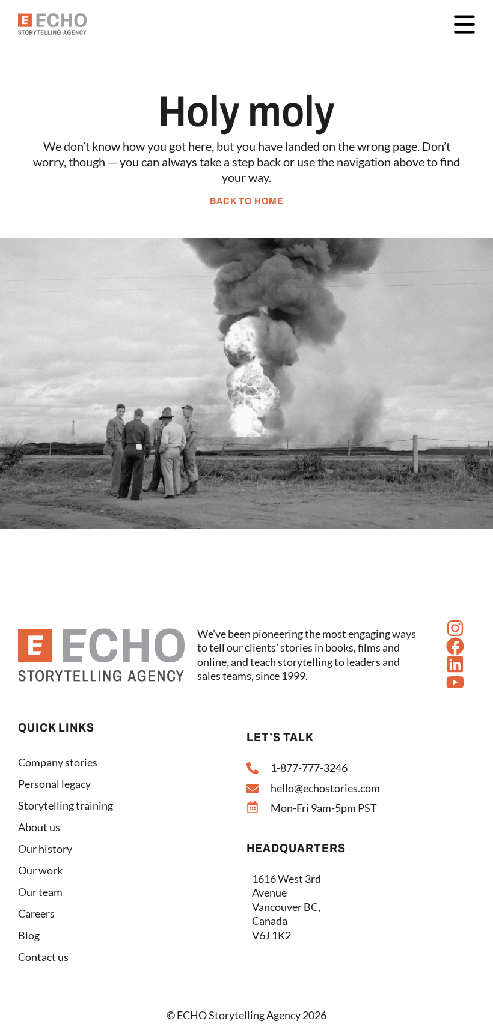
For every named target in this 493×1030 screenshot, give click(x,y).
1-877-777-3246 (309, 767)
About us (39, 827)
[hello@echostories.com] (252, 789)
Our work (40, 870)
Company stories (57, 762)
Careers (36, 913)
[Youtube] (455, 682)
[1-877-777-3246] (252, 768)
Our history (45, 848)
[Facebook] (455, 646)
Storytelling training (65, 805)
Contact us (43, 956)
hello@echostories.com (325, 788)
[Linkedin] (455, 664)
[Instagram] (455, 628)
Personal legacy (54, 783)
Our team (40, 891)
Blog (29, 935)
